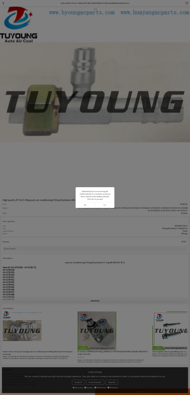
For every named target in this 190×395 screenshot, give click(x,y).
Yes (104, 205)
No (85, 205)
